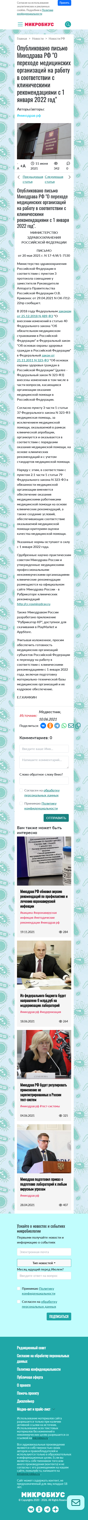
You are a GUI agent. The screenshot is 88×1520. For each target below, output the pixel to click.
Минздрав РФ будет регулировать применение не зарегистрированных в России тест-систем (43, 1092)
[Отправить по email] (71, 725)
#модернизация (50, 1012)
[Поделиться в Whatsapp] (64, 725)
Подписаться (59, 1316)
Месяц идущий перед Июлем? (40, 1269)
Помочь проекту (28, 1393)
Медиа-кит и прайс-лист (33, 1409)
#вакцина (26, 912)
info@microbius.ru (28, 1474)
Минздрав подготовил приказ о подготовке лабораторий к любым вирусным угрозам (43, 1184)
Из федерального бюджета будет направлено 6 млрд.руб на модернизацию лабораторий (43, 1000)
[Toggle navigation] (20, 24)
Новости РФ (57, 38)
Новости (38, 38)
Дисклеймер (25, 1401)
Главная (22, 38)
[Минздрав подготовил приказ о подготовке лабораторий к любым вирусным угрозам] (44, 1148)
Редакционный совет (31, 1347)
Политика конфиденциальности (39, 1369)
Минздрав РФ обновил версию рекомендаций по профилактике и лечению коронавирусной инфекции (44, 899)
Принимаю (38, 1290)
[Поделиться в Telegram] (57, 725)
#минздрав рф (29, 115)
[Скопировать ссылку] (78, 725)
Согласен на (39, 1304)
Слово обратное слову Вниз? (41, 774)
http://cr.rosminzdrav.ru (33, 604)
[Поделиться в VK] (43, 725)
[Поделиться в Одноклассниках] (50, 725)
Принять (64, 2)
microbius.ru (40, 1438)
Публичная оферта (30, 1377)
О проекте (24, 1385)
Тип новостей (43, 1263)
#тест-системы (50, 1106)
